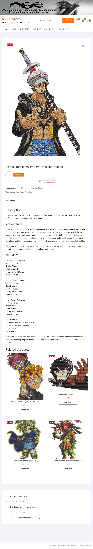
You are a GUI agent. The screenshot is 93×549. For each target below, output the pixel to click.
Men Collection (27, 188)
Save (10, 45)
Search (68, 20)
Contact (63, 29)
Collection (50, 29)
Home (6, 29)
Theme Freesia (72, 545)
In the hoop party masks (17, 502)
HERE (11, 342)
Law (7, 229)
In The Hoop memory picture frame (22, 507)
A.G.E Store (11, 19)
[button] (83, 46)
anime (12, 192)
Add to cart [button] (25, 410)
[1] (73, 237)
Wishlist (37, 29)
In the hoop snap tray (16, 512)
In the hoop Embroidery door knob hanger (24, 517)
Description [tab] (10, 200)
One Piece (39, 188)
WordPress (87, 545)
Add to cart (18, 175)
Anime (17, 188)
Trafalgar (28, 192)
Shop (14, 29)
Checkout (25, 29)
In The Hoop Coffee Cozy (18, 496)
